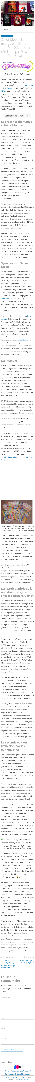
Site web (4, 1038)
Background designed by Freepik (17, 1074)
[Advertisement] (17, 484)
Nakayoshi (29, 85)
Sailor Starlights (21, 340)
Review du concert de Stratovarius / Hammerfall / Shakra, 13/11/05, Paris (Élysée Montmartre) (8, 962)
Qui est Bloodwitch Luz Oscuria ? (18, 1071)
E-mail (3, 1028)
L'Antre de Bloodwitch (17, 9)
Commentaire (6, 997)
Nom (3, 1018)
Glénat (3, 91)
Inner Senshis (6, 298)
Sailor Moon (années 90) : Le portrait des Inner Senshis (27, 960)
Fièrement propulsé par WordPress (14, 1077)
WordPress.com (23, 1080)
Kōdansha (9, 88)
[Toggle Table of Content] (27, 115)
